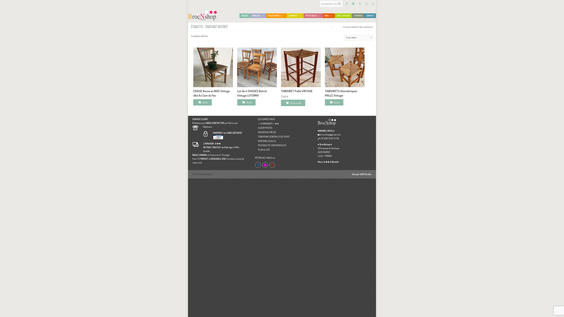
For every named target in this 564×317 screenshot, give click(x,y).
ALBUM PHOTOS (265, 127)
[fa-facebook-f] (258, 165)
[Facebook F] (346, 3)
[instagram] (272, 165)
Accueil (327, 27)
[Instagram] (359, 3)
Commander (295, 103)
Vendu (205, 102)
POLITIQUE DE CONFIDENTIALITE (272, 145)
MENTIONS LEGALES (267, 141)
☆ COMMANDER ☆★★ (268, 123)
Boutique (336, 27)
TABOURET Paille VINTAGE (297, 91)
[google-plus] (265, 165)
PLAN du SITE (264, 149)
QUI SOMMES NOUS (266, 119)
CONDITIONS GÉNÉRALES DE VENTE (274, 136)
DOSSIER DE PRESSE (267, 132)
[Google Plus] (353, 3)
